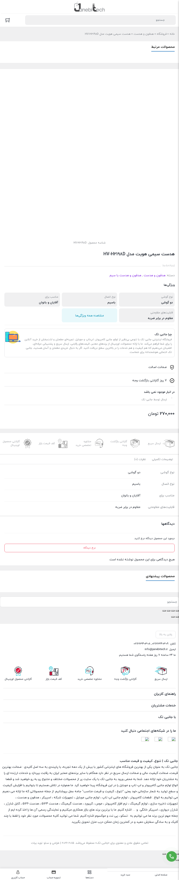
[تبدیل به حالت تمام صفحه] (173, 610)
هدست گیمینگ (71, 804)
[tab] (162, 459)
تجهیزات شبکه (63, 797)
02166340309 (160, 644)
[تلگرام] (172, 741)
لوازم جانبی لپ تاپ (114, 797)
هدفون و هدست (144, 34)
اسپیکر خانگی (149, 810)
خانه (172, 34)
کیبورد (88, 804)
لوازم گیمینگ (139, 804)
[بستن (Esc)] (164, 610)
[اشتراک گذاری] (168, 610)
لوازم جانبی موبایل (88, 797)
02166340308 (142, 644)
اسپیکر (46, 797)
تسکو (124, 816)
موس (98, 804)
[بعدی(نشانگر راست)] (173, 617)
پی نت (113, 816)
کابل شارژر (13, 804)
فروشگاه (162, 34)
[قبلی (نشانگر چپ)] (177, 617)
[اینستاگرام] (158, 741)
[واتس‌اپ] (145, 741)
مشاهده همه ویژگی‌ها (89, 316)
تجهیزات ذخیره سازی (164, 804)
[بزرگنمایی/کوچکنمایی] (177, 610)
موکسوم (100, 816)
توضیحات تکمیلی (162, 459)
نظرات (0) (140, 459)
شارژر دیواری (169, 810)
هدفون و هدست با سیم (125, 275)
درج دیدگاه (89, 548)
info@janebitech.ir (156, 649)
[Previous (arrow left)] (177, 860)
